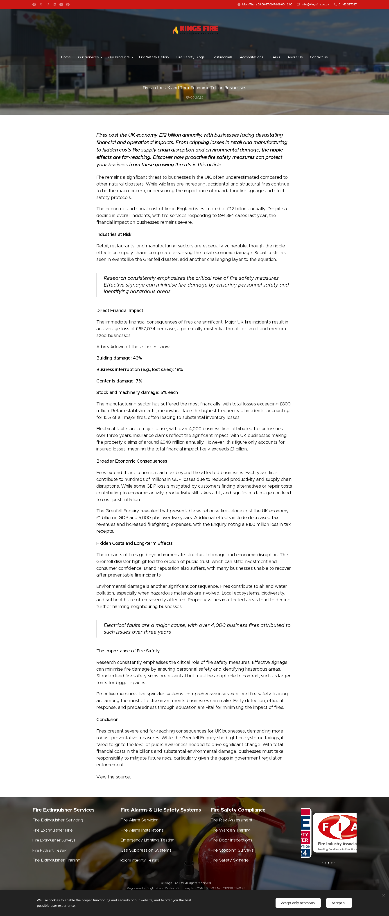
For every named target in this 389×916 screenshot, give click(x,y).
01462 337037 (348, 4)
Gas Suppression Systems (146, 850)
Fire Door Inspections (231, 840)
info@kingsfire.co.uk (315, 4)
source (123, 777)
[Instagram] (47, 4)
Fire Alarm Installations (141, 830)
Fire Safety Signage (229, 860)
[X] (41, 4)
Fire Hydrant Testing (49, 850)
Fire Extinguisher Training (56, 860)
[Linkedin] (54, 4)
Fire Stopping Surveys (232, 850)
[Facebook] (34, 4)
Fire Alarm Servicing (139, 820)
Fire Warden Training (230, 830)
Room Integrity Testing (139, 860)
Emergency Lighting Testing (147, 840)
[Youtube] (61, 4)
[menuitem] (68, 57)
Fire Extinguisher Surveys (53, 840)
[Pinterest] (68, 4)
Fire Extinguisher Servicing (57, 820)
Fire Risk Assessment (231, 820)
